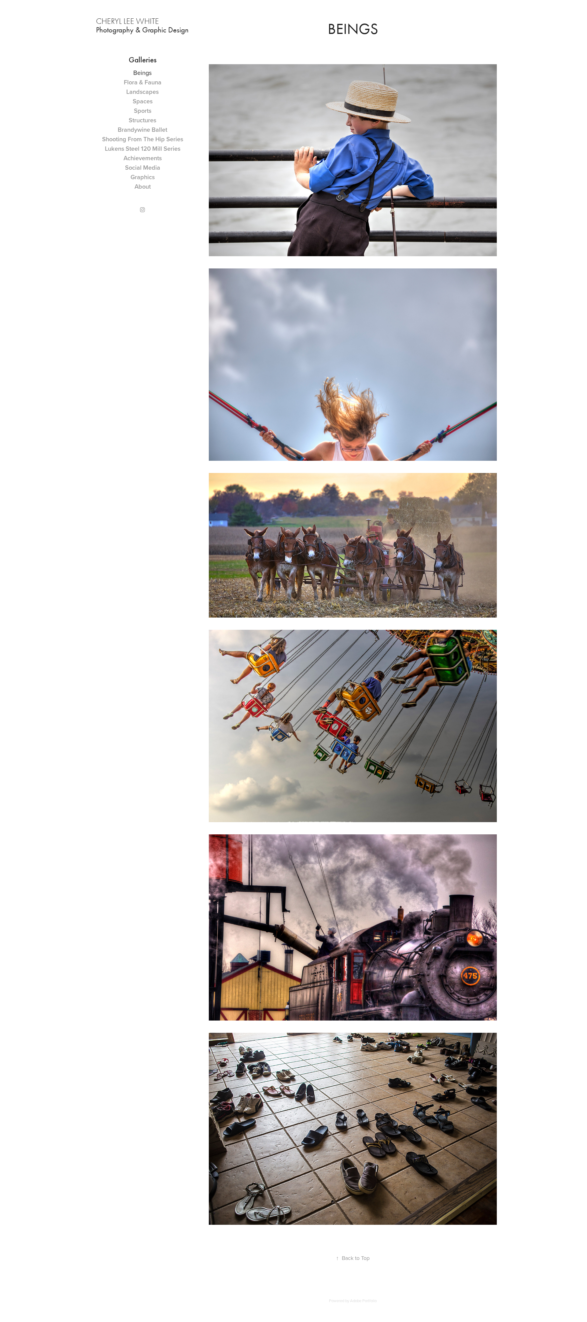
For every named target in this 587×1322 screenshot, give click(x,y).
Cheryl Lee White (128, 21)
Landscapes (142, 91)
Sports (142, 110)
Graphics (143, 176)
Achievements (143, 157)
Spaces (143, 101)
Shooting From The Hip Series (142, 139)
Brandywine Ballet (142, 129)
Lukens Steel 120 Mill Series (142, 148)
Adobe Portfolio (363, 1300)
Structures (142, 120)
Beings (142, 72)
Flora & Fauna (142, 82)
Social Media (142, 167)
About (143, 186)
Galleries (143, 60)
